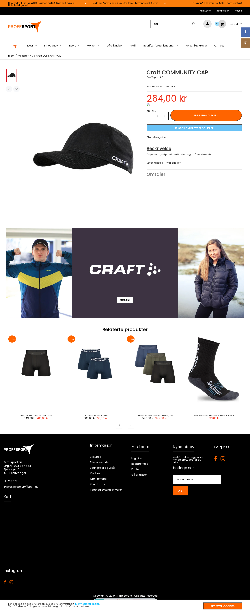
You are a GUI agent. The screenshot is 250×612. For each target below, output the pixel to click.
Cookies (95, 473)
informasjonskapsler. (87, 604)
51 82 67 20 (11, 481)
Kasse (238, 10)
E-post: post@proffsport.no (21, 486)
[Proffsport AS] (25, 32)
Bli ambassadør (99, 462)
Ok (180, 491)
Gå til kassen (139, 475)
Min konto (205, 10)
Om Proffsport (99, 479)
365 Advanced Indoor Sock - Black (213, 415)
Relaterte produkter (125, 329)
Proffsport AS (155, 77)
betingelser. (184, 467)
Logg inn (136, 458)
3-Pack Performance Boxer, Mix (154, 415)
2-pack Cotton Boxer (95, 415)
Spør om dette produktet (195, 128)
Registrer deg (139, 464)
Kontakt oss (97, 484)
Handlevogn (223, 10)
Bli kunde (95, 457)
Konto (135, 469)
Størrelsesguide (156, 137)
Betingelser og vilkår (102, 468)
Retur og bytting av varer (106, 490)
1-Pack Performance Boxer (36, 415)
